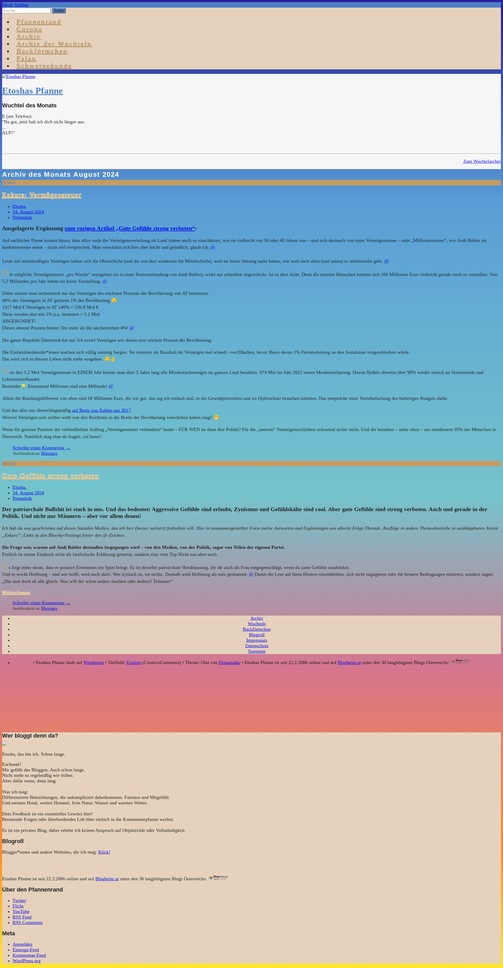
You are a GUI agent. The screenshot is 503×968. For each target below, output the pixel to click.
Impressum (256, 640)
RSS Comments (28, 922)
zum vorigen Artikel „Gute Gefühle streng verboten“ (130, 228)
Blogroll (257, 634)
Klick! (104, 852)
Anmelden (22, 944)
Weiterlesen (16, 592)
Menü (7, 4)
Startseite (257, 651)
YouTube (21, 911)
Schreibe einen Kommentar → (41, 447)
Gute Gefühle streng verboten (50, 476)
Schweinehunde (44, 65)
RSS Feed (22, 917)
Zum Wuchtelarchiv (482, 161)
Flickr (18, 906)
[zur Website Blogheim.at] (465, 662)
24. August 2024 (28, 211)
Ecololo (134, 662)
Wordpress (94, 662)
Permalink (22, 217)
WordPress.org (27, 960)
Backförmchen (42, 50)
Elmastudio (229, 662)
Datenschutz (257, 645)
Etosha (19, 206)
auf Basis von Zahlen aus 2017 (101, 410)
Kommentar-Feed (29, 955)
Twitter (19, 900)
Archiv (256, 618)
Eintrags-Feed (26, 949)
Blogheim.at (349, 662)
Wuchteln (257, 623)
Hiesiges (49, 453)
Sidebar (21, 4)
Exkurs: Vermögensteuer (41, 195)
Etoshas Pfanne (32, 91)
